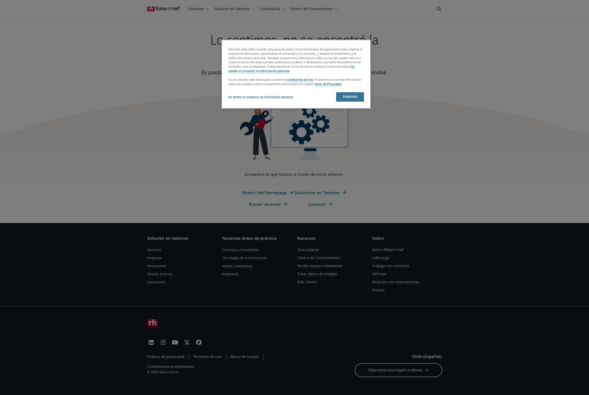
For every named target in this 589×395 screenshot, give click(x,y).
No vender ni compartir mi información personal (260, 97)
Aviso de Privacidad (328, 84)
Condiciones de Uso (300, 79)
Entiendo (350, 96)
